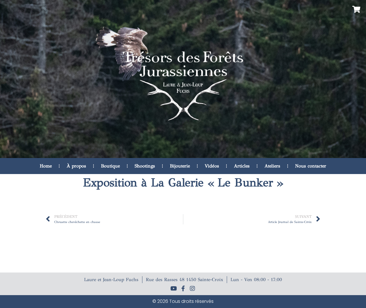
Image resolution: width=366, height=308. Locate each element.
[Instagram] (192, 288)
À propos (76, 166)
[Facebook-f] (183, 288)
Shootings (145, 166)
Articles (242, 166)
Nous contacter (310, 166)
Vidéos (212, 166)
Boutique (110, 166)
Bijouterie (180, 166)
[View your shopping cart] (355, 9)
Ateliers (272, 166)
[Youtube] (173, 288)
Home (46, 166)
